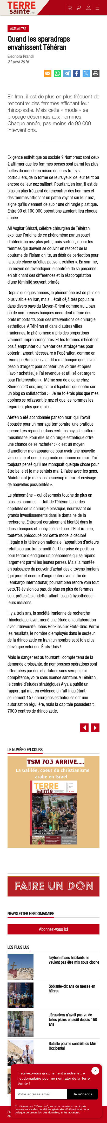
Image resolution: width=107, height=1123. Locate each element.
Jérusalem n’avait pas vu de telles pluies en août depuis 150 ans (73, 1019)
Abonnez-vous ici (53, 929)
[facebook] (76, 75)
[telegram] (67, 75)
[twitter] (86, 75)
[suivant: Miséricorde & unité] (95, 727)
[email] (47, 75)
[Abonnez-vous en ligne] (68, 7)
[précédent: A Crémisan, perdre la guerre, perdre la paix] (84, 727)
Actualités (18, 29)
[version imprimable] (95, 75)
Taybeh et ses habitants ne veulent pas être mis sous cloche (74, 959)
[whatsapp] (57, 75)
